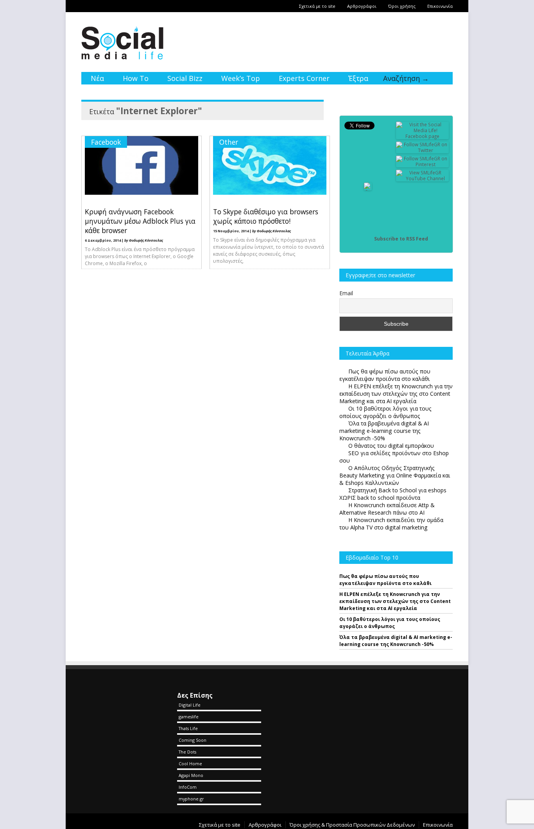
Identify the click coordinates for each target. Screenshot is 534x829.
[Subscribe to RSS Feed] (368, 239)
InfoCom (188, 787)
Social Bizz (184, 78)
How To (136, 78)
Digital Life (190, 705)
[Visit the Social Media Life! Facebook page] (422, 136)
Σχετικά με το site (317, 6)
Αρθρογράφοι (361, 6)
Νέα (97, 78)
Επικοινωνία (440, 6)
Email (346, 293)
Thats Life (188, 728)
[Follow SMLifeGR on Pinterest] (422, 164)
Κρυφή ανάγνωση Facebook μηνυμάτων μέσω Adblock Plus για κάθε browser (140, 221)
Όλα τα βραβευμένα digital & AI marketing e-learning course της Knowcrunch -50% (395, 641)
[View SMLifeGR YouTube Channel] (422, 178)
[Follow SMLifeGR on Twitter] (422, 150)
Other (228, 142)
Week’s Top (240, 78)
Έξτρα (358, 78)
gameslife (189, 717)
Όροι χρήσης (402, 6)
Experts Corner (304, 78)
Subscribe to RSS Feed (401, 239)
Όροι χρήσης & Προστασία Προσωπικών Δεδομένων (352, 824)
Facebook (106, 142)
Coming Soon (192, 740)
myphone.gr (191, 799)
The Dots (187, 752)
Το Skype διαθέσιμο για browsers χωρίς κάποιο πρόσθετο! (265, 216)
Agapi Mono (191, 775)
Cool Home (190, 763)
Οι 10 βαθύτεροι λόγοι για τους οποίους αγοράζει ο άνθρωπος (389, 623)
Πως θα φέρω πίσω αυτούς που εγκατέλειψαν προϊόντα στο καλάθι (385, 580)
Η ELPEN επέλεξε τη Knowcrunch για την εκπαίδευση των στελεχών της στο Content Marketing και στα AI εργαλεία (395, 601)
